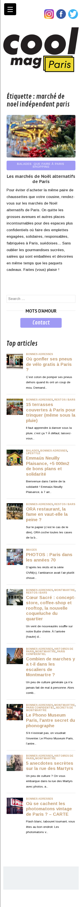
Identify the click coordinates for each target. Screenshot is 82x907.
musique (14, 331)
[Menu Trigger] (10, 9)
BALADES (24, 163)
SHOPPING (41, 166)
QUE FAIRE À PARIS (49, 163)
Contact (41, 322)
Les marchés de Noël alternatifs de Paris (41, 179)
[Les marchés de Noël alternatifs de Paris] (41, 156)
